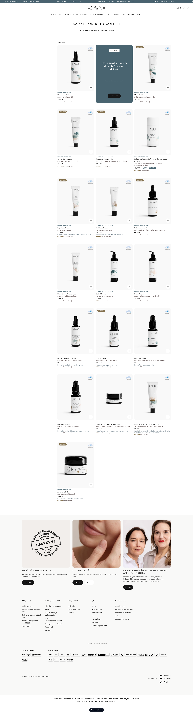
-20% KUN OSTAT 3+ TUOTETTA (67, 1)
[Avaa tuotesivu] (75, 68)
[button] (19, 8)
